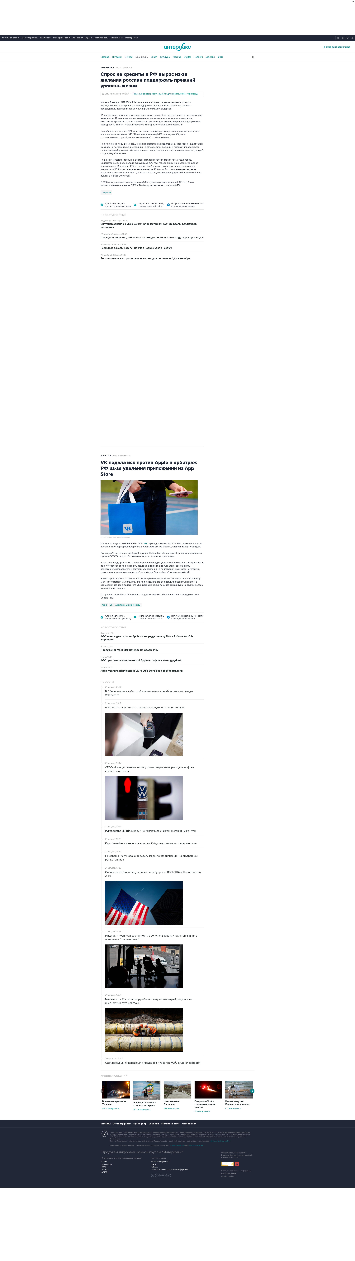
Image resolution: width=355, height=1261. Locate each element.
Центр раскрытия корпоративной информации (169, 1169)
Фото (220, 57)
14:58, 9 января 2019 (123, 67)
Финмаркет (78, 38)
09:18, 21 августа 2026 (122, 456)
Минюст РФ (120, 351)
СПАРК (104, 1162)
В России (117, 57)
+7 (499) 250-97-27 (196, 1145)
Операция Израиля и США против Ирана (144, 1104)
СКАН (153, 1164)
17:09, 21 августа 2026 (122, 279)
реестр (196, 299)
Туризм (88, 38)
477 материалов (233, 1108)
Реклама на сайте (170, 1123)
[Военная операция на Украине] (116, 1098)
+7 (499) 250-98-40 (176, 1145)
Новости (198, 57)
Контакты (106, 1123)
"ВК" (146, 543)
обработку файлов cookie (220, 1141)
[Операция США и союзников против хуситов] (208, 1098)
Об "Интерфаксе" (30, 38)
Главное (105, 57)
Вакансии (154, 1123)
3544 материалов (141, 1109)
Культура (165, 57)
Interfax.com (45, 38)
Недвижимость (101, 38)
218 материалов (202, 1111)
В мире (129, 57)
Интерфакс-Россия (61, 38)
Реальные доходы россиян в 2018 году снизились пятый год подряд (165, 94)
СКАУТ (104, 1167)
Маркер (105, 1169)
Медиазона (107, 351)
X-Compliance (107, 1164)
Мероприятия (131, 38)
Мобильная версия (10, 38)
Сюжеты (210, 57)
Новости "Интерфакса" (160, 1162)
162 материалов (171, 1108)
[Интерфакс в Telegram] (157, 1175)
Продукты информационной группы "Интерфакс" (142, 1152)
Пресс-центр (139, 1123)
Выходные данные (228, 1173)
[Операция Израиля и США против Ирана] (146, 1099)
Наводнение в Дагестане (171, 1103)
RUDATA (154, 1167)
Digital (187, 57)
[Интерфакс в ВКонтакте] (161, 1175)
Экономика (142, 57)
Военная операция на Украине (114, 1103)
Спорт (154, 57)
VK (111, 605)
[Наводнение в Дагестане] (177, 1098)
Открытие (106, 192)
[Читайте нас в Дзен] (152, 1175)
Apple (104, 605)
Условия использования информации (236, 1171)
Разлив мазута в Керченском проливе (237, 1103)
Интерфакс (177, 47)
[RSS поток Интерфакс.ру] (165, 1175)
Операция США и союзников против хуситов (205, 1104)
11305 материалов (110, 1108)
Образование (117, 38)
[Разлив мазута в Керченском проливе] (239, 1098)
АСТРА (104, 1172)
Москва (177, 57)
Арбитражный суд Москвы (127, 605)
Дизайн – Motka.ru (228, 1176)
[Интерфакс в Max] (169, 1175)
